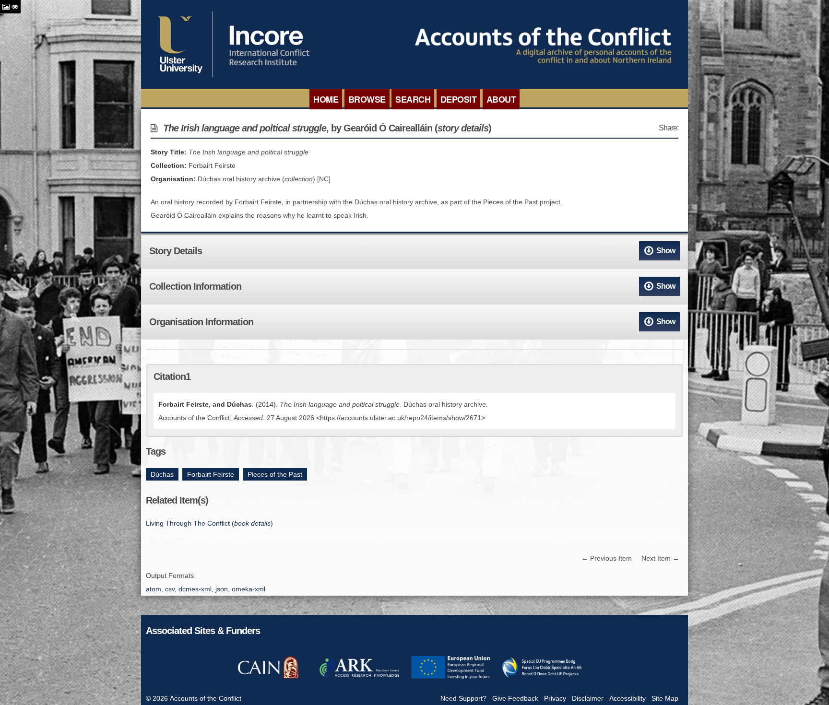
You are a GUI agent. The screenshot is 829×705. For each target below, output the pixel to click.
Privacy (555, 698)
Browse (367, 99)
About (501, 99)
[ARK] (359, 678)
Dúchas (162, 474)
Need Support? (463, 698)
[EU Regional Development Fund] (450, 678)
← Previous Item (606, 558)
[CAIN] (268, 678)
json (221, 589)
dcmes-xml (195, 589)
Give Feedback (515, 698)
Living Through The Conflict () (209, 523)
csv (170, 589)
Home (325, 99)
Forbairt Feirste (210, 474)
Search (412, 99)
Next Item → (660, 558)
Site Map (664, 698)
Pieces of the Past (275, 474)
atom (153, 589)
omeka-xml (248, 589)
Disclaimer (588, 698)
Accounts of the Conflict (205, 698)
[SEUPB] (541, 678)
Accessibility (627, 698)
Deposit (458, 99)
